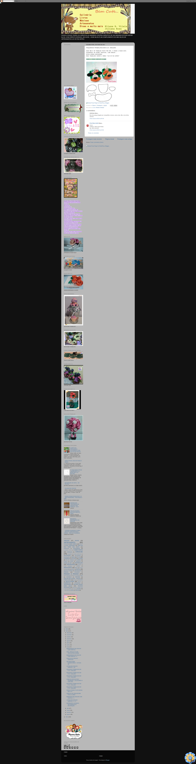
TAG (74, 588)
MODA (76, 567)
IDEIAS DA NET (68, 563)
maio (68, 646)
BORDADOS (66, 548)
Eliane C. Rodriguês (97, 105)
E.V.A (94, 107)
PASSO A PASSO (100, 107)
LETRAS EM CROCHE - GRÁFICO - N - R (72, 700)
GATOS (71, 561)
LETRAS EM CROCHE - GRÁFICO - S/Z (72, 667)
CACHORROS (76, 548)
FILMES (81, 558)
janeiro (68, 714)
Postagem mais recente (94, 139)
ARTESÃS (66, 544)
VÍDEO (72, 590)
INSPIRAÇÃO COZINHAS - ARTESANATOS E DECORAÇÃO (73, 704)
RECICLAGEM (70, 581)
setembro (69, 638)
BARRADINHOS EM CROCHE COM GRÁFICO (74, 649)
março (68, 710)
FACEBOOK (67, 558)
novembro (69, 634)
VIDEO (68, 590)
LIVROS (78, 566)
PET (82, 575)
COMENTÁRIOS (78, 550)
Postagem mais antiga (124, 139)
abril (68, 708)
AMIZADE (66, 540)
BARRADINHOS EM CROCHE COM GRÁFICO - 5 (74, 656)
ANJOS (77, 540)
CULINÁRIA (70, 554)
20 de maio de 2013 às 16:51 (97, 130)
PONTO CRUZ (67, 580)
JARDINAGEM (71, 564)
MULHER (67, 569)
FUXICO (65, 561)
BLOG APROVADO (70, 545)
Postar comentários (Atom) (96, 142)
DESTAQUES (67, 557)
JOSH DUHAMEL (68, 566)
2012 (67, 717)
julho (68, 642)
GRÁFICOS (78, 561)
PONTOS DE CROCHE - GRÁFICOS (72, 659)
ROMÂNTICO (67, 583)
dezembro (69, 632)
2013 (67, 631)
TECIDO (79, 588)
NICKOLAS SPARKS (68, 570)
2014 (67, 629)
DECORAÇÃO (67, 555)
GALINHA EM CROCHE (70, 488)
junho (68, 644)
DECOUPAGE (78, 555)
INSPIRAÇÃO (79, 563)
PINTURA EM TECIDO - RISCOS (72, 578)
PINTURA (77, 577)
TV (64, 590)
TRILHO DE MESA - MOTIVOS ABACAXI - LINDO (75, 512)
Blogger (108, 760)
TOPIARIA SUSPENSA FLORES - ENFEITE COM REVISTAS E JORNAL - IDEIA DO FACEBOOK (72, 532)
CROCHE (79, 552)
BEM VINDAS (73, 544)
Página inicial (109, 139)
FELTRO (74, 558)
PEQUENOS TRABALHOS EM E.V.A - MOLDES (74, 670)
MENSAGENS (68, 567)
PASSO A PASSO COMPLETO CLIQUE (96, 59)
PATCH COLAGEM (75, 575)
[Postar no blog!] (112, 105)
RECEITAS (80, 580)
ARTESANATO (69, 542)
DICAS (73, 557)
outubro (69, 636)
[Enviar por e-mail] (110, 105)
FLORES (78, 560)
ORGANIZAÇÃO (77, 570)
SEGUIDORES (67, 584)
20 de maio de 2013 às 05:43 (97, 118)
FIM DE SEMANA (70, 560)
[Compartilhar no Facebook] (115, 105)
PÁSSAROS (77, 572)
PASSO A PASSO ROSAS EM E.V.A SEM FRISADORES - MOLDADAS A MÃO (73, 497)
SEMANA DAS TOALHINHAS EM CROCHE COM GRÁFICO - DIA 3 (74, 504)
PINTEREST (69, 577)
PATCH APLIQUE (67, 575)
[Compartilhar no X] (113, 105)
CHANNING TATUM (68, 550)
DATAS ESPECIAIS (77, 554)
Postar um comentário (93, 133)
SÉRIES (70, 588)
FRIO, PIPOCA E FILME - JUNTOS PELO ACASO (73, 652)
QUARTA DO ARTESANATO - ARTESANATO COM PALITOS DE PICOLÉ (75, 449)
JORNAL (79, 564)
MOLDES (81, 567)
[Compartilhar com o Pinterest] (116, 105)
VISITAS (77, 590)
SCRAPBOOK (77, 583)
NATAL (78, 569)
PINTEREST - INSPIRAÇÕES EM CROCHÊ (74, 520)
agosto (68, 640)
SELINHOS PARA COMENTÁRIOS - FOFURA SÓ (74, 663)
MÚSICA (73, 569)
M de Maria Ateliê (94, 123)
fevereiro (69, 712)
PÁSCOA (66, 572)
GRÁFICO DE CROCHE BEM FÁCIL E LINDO (74, 694)
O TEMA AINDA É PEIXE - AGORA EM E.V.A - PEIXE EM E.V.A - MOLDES (76, 471)
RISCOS (79, 581)
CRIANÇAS (69, 552)
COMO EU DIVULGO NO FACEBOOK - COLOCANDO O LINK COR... (75, 680)
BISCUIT (81, 544)
